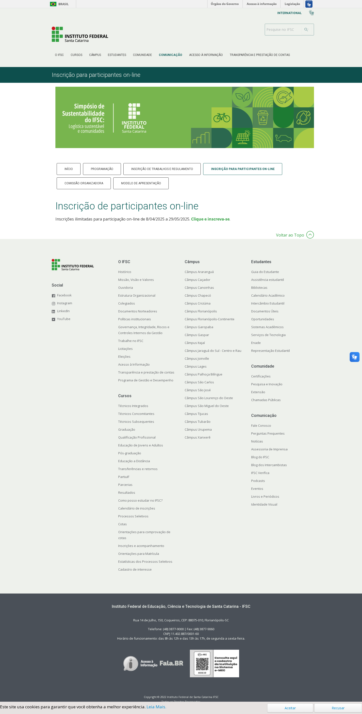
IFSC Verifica (260, 473)
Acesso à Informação (134, 364)
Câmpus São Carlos (199, 382)
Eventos (257, 488)
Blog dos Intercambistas (269, 465)
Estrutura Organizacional (136, 295)
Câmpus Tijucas (196, 413)
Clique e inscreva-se (210, 219)
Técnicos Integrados (133, 406)
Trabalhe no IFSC (130, 341)
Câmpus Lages (196, 366)
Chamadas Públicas (266, 400)
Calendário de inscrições (136, 508)
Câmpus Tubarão (198, 421)
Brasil (58, 4)
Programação (102, 169)
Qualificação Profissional (137, 437)
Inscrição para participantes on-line (243, 169)
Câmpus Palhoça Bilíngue (203, 374)
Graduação (126, 429)
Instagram (64, 303)
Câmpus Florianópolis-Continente (209, 319)
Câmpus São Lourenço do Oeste (209, 398)
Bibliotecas (259, 287)
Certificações (261, 376)
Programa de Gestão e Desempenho (145, 380)
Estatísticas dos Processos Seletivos (145, 561)
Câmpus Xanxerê (198, 437)
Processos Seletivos (133, 516)
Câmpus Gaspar (197, 335)
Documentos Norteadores (137, 311)
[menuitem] (59, 55)
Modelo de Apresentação (141, 183)
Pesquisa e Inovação (266, 384)
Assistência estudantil (267, 279)
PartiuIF (123, 477)
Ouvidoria (125, 287)
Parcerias (125, 484)
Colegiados (126, 303)
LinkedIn (63, 311)
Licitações (125, 348)
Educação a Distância (134, 461)
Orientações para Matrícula (138, 553)
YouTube (63, 319)
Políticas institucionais (134, 319)
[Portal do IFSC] (80, 34)
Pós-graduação (129, 453)
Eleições (124, 356)
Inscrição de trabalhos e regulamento (162, 169)
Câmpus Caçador (197, 279)
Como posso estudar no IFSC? (140, 500)
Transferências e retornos (138, 469)
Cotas (122, 524)
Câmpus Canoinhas (199, 287)
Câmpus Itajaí (195, 342)
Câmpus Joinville (197, 358)
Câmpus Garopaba (199, 327)
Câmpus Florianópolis (201, 311)
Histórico (124, 272)
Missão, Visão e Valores (136, 279)
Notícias (257, 441)
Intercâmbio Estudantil (267, 303)
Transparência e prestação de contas (146, 372)
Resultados (126, 492)
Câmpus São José (198, 390)
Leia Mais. (156, 707)
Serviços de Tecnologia (268, 335)
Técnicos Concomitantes (136, 413)
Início (69, 169)
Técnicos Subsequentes (136, 421)
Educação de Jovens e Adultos (140, 445)
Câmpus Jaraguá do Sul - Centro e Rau (213, 350)
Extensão (258, 392)
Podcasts (258, 480)
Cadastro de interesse (135, 569)
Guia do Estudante (265, 272)
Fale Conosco (261, 425)
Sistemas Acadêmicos (267, 327)
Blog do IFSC (260, 457)
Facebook (64, 295)
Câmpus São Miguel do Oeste (207, 406)
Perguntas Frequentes (268, 433)
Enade (256, 342)
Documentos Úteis (265, 311)
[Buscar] (306, 29)
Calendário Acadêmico (268, 295)
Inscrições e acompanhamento (141, 546)
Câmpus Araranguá (199, 272)
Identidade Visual (264, 504)
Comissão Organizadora (84, 183)
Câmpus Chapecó (198, 295)
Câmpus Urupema (198, 429)
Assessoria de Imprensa (269, 449)
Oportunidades (262, 319)
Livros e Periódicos (265, 496)
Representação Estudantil (270, 350)
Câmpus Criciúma (198, 303)
